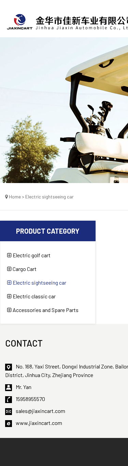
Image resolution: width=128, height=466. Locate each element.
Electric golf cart (31, 255)
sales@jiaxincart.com (40, 410)
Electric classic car (34, 296)
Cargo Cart (24, 269)
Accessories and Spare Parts (45, 310)
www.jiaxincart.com (39, 422)
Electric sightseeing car (39, 282)
